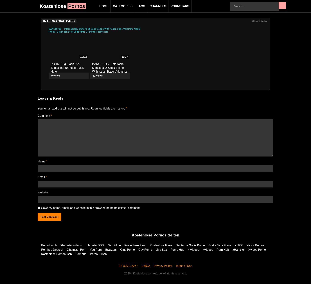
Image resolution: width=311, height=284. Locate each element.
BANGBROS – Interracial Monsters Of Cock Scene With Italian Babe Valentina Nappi (95, 29)
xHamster (239, 249)
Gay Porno (145, 249)
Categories (117, 6)
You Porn (96, 249)
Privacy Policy (163, 265)
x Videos (193, 249)
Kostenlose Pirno (135, 245)
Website (43, 192)
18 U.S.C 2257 (128, 265)
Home (98, 6)
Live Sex (161, 249)
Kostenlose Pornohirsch (56, 254)
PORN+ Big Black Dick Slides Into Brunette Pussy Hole (78, 31)
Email (42, 176)
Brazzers (111, 249)
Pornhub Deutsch (52, 249)
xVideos (208, 249)
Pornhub (80, 254)
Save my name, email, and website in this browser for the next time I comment (90, 207)
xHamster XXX (94, 245)
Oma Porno (127, 249)
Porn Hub (223, 249)
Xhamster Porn (76, 249)
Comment (45, 115)
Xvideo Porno (257, 249)
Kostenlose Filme (161, 245)
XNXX (239, 245)
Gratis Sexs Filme (219, 245)
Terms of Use (183, 265)
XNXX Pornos (255, 245)
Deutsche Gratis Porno (190, 245)
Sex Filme (114, 245)
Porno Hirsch (98, 254)
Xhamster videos (71, 245)
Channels (152, 6)
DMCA (145, 265)
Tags (135, 6)
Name (42, 161)
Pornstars (174, 6)
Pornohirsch (49, 245)
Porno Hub (177, 249)
